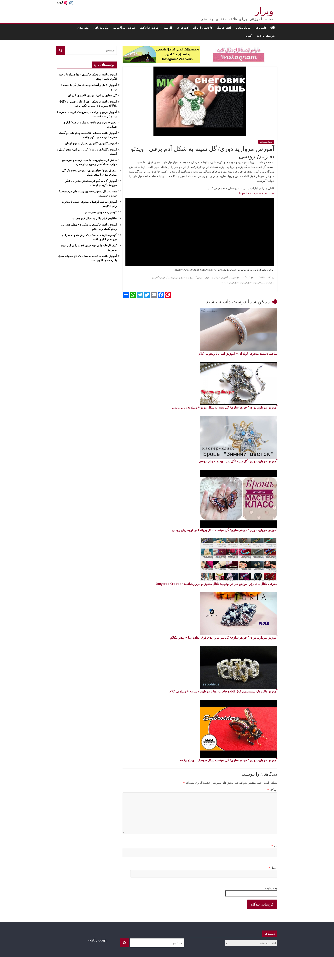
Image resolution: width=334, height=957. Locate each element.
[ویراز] (272, 28)
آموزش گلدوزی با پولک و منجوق (220, 277)
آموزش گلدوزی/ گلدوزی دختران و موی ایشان (91, 143)
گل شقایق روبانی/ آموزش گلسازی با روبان (92, 95)
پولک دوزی (165, 277)
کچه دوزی (182, 27)
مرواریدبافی (243, 27)
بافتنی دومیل (224, 27)
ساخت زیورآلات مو (124, 27)
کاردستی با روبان (202, 27)
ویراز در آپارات (96, 940)
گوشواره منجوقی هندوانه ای (101, 212)
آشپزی (248, 36)
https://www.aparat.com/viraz (256, 193)
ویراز (264, 11)
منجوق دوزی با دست (231, 282)
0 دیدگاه (246, 277)
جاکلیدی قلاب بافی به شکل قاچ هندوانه (94, 218)
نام (274, 846)
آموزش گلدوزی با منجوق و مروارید (187, 277)
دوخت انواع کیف (149, 27)
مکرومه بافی (101, 27)
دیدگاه (272, 790)
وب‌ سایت (271, 888)
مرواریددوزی (266, 141)
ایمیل (272, 867)
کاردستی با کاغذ (266, 36)
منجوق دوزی (248, 282)
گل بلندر (167, 27)
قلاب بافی (260, 27)
